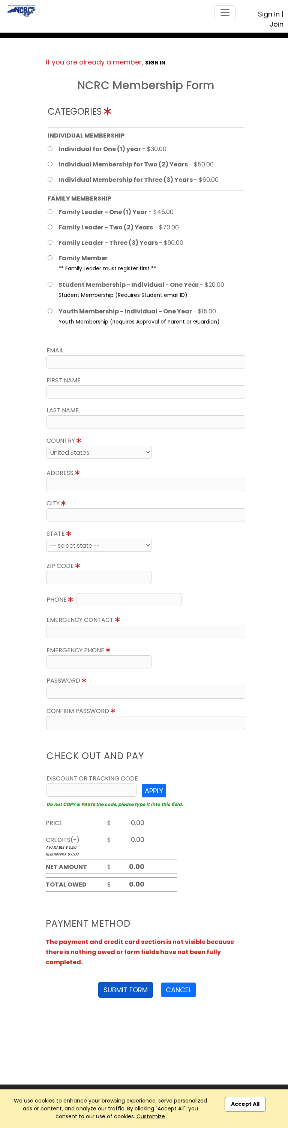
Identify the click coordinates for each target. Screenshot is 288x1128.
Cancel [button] (178, 990)
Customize (150, 1116)
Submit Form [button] (126, 990)
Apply (154, 790)
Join (277, 24)
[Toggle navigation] (225, 12)
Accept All (245, 1104)
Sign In (269, 14)
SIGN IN (155, 62)
